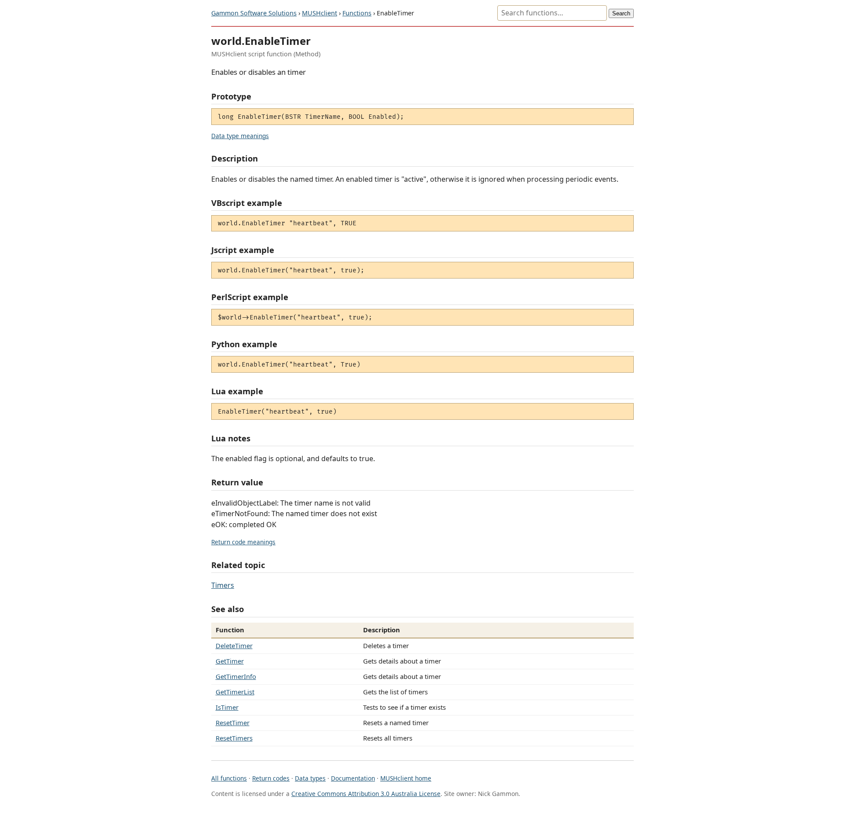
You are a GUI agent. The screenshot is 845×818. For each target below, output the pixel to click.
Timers (222, 585)
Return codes (271, 778)
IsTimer (227, 707)
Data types (310, 778)
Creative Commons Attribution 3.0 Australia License (366, 793)
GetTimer (230, 661)
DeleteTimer (234, 645)
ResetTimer (233, 722)
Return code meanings (243, 542)
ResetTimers (234, 738)
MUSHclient (319, 13)
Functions (356, 13)
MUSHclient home (405, 778)
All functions (229, 778)
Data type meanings (240, 136)
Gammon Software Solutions (254, 13)
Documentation (353, 778)
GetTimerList (235, 691)
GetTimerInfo (236, 676)
